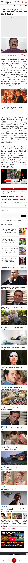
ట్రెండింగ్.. (22, 199)
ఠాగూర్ (8, 54)
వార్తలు (2, 6)
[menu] (2, 2)
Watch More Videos (8, 529)
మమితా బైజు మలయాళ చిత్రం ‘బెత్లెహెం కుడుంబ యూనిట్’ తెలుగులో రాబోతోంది (16, 522)
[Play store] (22, 1)
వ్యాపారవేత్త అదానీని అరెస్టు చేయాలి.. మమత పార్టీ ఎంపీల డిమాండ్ (13, 192)
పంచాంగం (9, 6)
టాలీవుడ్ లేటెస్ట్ (7, 511)
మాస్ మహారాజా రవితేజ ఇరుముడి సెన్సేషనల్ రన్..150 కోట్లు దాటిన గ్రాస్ (6, 522)
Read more (7, 180)
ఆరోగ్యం (4, 199)
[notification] (25, 1)
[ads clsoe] (27, 554)
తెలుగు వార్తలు (19, 196)
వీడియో (5, 526)
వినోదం (9, 199)
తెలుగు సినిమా (18, 6)
